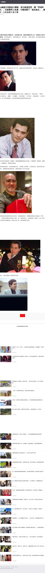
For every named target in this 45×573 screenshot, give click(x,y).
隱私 (10, 568)
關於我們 (2, 568)
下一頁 (22, 315)
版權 (12, 568)
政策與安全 (6, 568)
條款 (8, 568)
